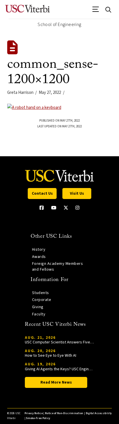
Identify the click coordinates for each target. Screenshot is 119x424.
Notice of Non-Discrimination (64, 413)
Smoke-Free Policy (38, 418)
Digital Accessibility (99, 413)
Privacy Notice (34, 413)
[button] (95, 11)
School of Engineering (59, 24)
